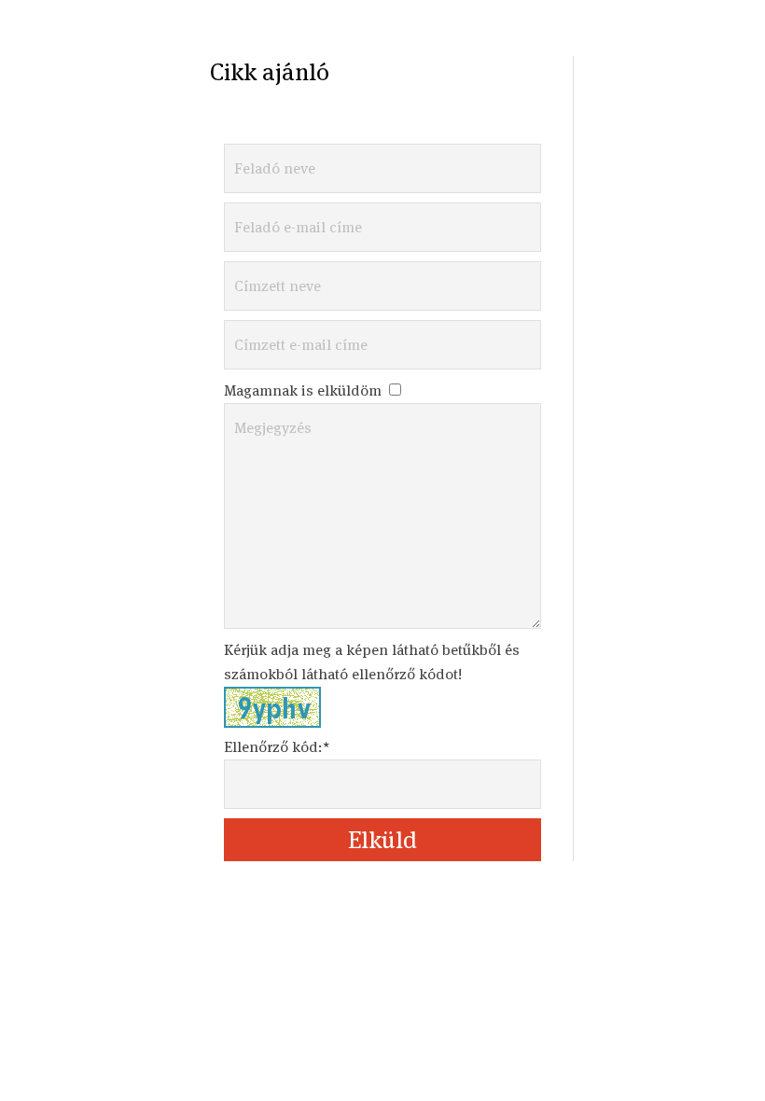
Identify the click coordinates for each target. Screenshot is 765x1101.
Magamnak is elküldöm (304, 390)
